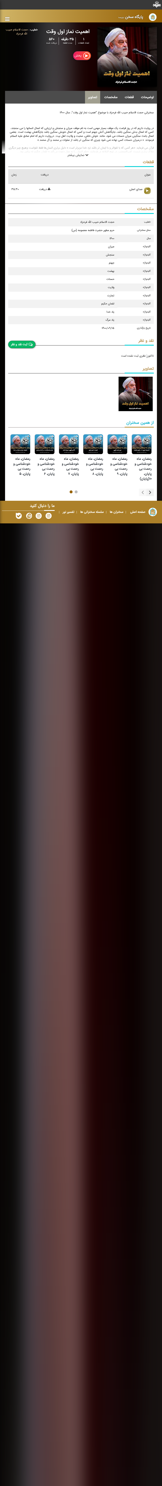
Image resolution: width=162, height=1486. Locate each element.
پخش (78, 55)
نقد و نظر (146, 340)
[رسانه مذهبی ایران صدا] (38, 517)
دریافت (43, 189)
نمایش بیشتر (76, 155)
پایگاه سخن (130, 17)
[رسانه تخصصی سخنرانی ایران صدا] (48, 517)
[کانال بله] (19, 517)
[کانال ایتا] (29, 517)
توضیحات (147, 97)
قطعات (129, 97)
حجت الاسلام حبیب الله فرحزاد (17, 31)
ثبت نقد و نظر (19, 344)
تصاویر (92, 97)
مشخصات (110, 97)
